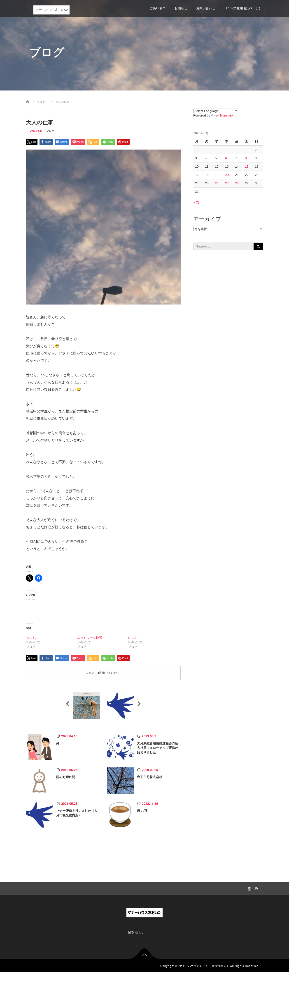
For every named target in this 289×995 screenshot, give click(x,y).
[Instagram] (248, 888)
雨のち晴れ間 (65, 777)
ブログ (50, 130)
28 (237, 183)
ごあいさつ (157, 8)
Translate (226, 115)
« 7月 (197, 202)
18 (207, 175)
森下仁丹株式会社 (149, 777)
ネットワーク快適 (89, 638)
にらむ (133, 638)
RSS (256, 888)
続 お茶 (142, 810)
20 (227, 175)
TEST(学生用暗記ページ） (243, 8)
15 (247, 166)
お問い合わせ (205, 8)
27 (227, 183)
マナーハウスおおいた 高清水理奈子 (204, 966)
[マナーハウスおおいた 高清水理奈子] (51, 9)
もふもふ (32, 638)
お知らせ (181, 8)
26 (217, 183)
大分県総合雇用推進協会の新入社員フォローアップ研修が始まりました (157, 748)
